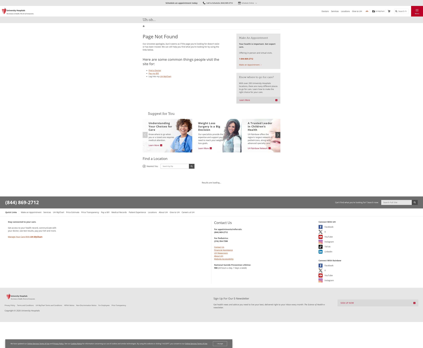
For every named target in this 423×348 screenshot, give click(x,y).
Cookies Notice (76, 343)
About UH (218, 256)
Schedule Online (248, 3)
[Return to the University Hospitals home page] (18, 11)
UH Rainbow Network (258, 148)
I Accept (220, 343)
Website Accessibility (224, 259)
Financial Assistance (223, 250)
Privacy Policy (58, 343)
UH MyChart (380, 11)
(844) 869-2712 (22, 202)
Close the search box (410, 11)
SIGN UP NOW (347, 303)
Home (144, 26)
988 (215, 268)
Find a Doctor (155, 70)
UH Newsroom (221, 253)
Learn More (244, 100)
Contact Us (219, 247)
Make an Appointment (249, 64)
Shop (389, 11)
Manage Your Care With (25, 236)
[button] (277, 135)
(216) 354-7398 (221, 241)
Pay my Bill (154, 73)
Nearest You (152, 166)
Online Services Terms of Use (38, 343)
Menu (417, 13)
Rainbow (366, 11)
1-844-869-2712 (246, 58)
